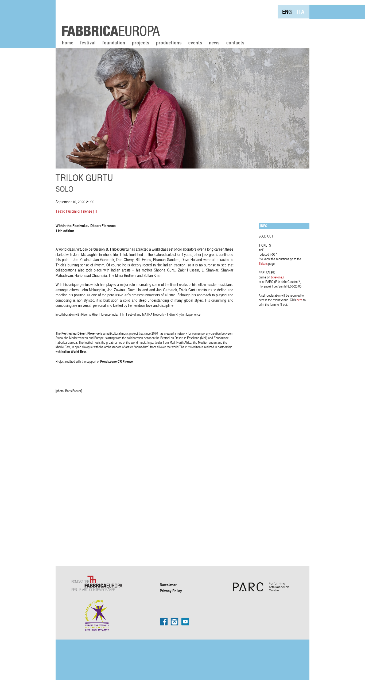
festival (88, 43)
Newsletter (168, 585)
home (67, 43)
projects (140, 43)
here (299, 299)
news (214, 43)
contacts (235, 43)
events (195, 43)
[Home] (109, 18)
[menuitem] (286, 11)
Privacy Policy (171, 591)
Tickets (263, 263)
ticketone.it (277, 277)
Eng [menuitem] (287, 12)
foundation (113, 43)
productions (169, 43)
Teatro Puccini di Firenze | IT (77, 211)
